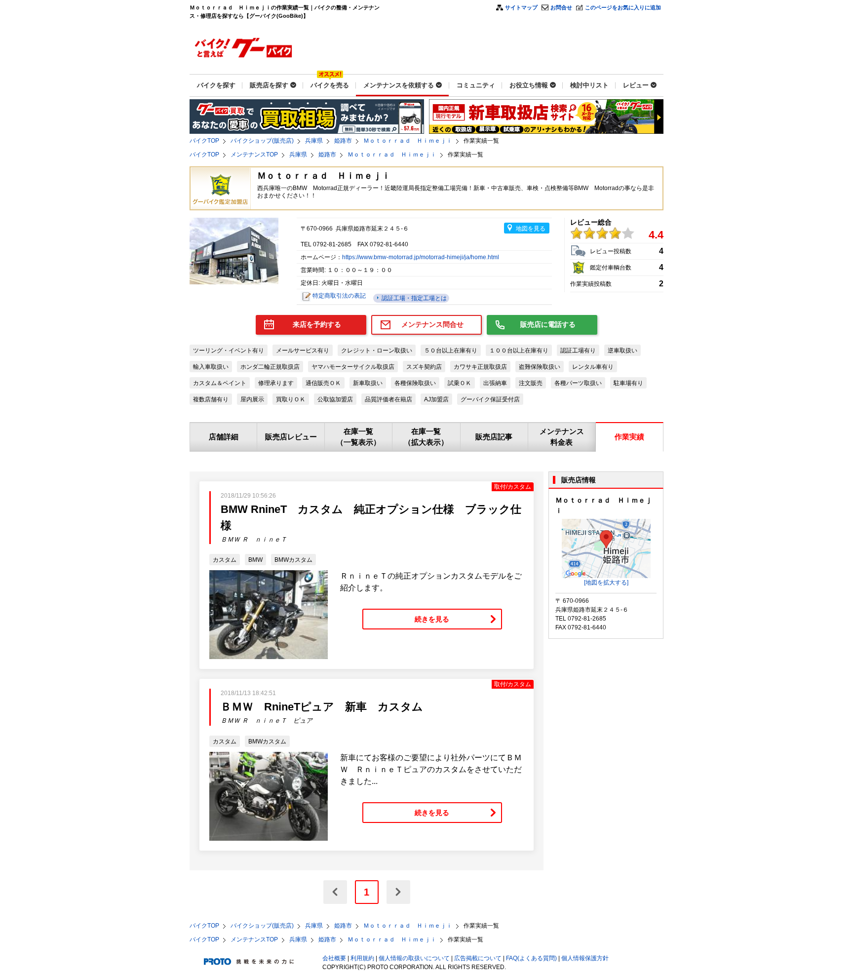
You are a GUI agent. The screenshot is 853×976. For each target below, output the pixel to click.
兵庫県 (314, 140)
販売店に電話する (548, 324)
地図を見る (530, 228)
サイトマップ (521, 7)
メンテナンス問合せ (432, 324)
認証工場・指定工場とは (413, 298)
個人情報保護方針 (585, 958)
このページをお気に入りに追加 (623, 7)
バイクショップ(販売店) (262, 140)
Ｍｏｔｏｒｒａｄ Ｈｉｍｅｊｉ (407, 140)
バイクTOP (204, 140)
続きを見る (432, 619)
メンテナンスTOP (254, 154)
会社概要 (334, 958)
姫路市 (343, 140)
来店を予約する (317, 324)
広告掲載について (478, 958)
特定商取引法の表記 (339, 295)
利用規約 (362, 958)
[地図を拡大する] (606, 582)
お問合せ (561, 7)
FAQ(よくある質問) (531, 958)
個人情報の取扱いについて (414, 958)
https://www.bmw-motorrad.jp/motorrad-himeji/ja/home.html (420, 257)
